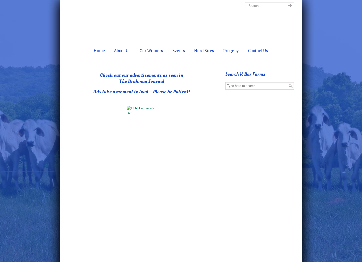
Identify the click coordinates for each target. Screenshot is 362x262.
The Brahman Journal (150, 257)
